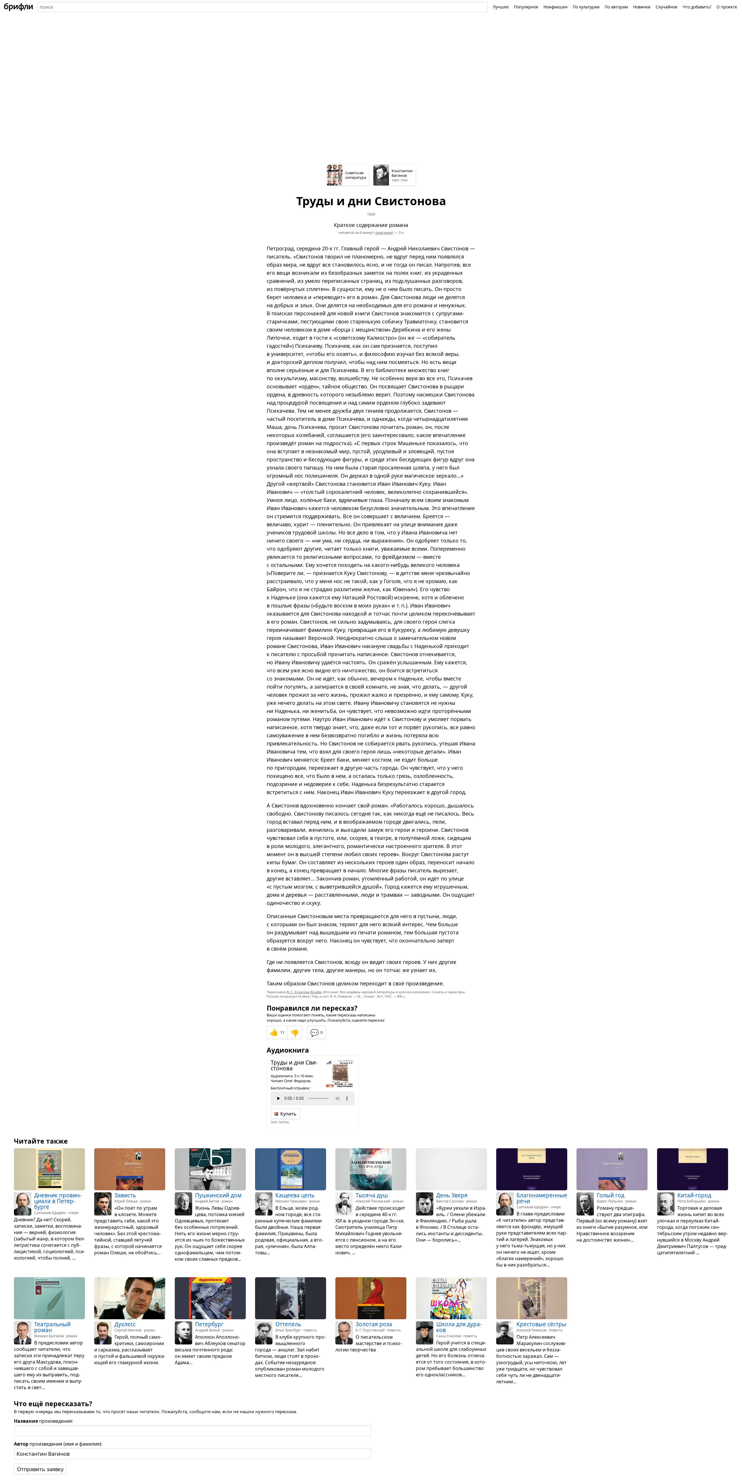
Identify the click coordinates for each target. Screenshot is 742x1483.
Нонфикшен (555, 7)
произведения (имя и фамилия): (58, 1444)
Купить (288, 1114)
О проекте (726, 7)
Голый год (610, 1195)
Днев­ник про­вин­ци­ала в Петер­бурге (57, 1201)
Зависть (125, 1195)
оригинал (384, 232)
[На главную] (18, 7)
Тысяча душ (372, 1195)
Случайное (666, 7)
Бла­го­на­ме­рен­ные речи (542, 1198)
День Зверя (452, 1195)
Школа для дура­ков (459, 1327)
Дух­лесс (125, 1324)
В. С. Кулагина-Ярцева (304, 992)
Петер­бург (209, 1324)
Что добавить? (697, 7)
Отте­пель (288, 1324)
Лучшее (501, 7)
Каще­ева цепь (294, 1195)
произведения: (43, 1421)
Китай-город (694, 1195)
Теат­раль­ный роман (52, 1327)
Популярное (526, 7)
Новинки (641, 7)
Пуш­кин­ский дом (218, 1195)
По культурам (586, 7)
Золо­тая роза (374, 1324)
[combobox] (262, 7)
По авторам (616, 7)
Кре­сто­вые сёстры (541, 1324)
